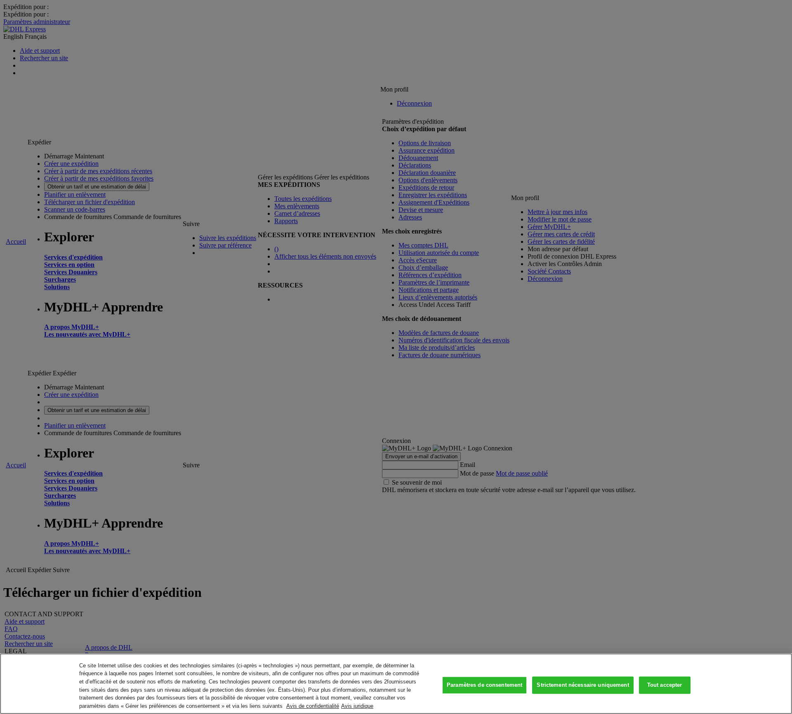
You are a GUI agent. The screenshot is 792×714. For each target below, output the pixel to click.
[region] (396, 683)
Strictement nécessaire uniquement (583, 685)
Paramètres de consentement (484, 685)
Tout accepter (664, 685)
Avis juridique (357, 705)
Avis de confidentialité (312, 705)
